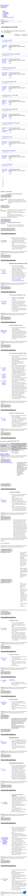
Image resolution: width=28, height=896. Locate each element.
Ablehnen (7, 453)
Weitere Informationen (5, 454)
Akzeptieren (2, 453)
